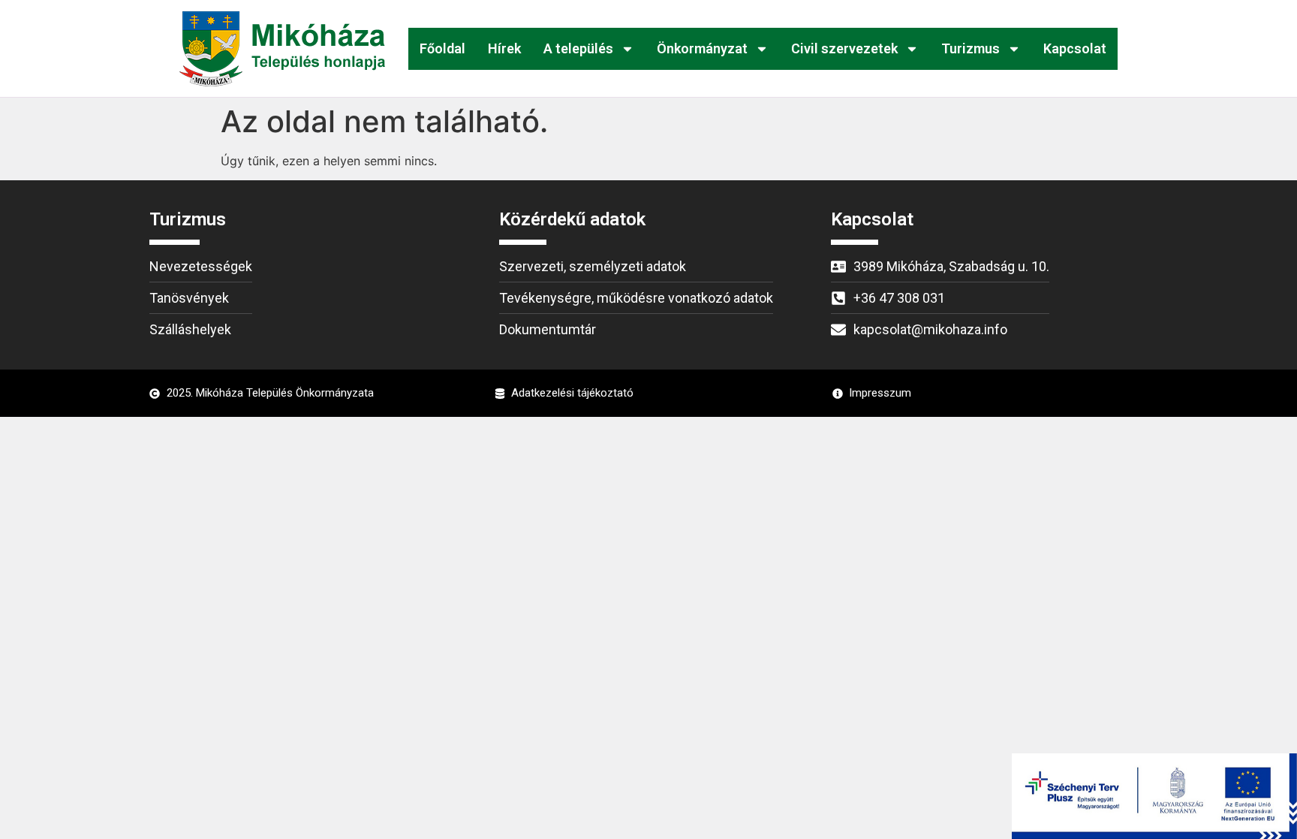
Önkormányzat (702, 48)
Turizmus (970, 48)
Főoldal (442, 48)
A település (578, 48)
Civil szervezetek (844, 48)
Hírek (504, 48)
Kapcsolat (1074, 48)
